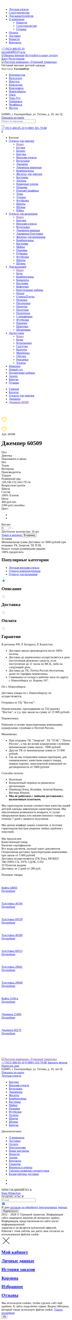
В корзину (29, 535)
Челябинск (15, 104)
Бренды (13, 379)
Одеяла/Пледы (25, 296)
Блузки (20, 147)
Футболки (22, 200)
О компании (16, 19)
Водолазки (23, 160)
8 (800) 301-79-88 (36, 128)
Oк (4, 1316)
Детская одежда (19, 9)
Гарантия (14, 1164)
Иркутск (14, 81)
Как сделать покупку (22, 1183)
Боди (19, 273)
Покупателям (17, 1147)
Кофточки (22, 286)
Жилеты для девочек (29, 174)
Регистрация (16, 58)
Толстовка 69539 (12, 919)
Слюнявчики (24, 316)
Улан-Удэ (14, 98)
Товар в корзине (12, 535)
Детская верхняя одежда (24, 567)
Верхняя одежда (26, 157)
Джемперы (16, 1091)
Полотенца (23, 313)
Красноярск (16, 88)
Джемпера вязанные (29, 167)
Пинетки (22, 306)
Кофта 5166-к (9, 998)
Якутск (13, 107)
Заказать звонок (57, 1062)
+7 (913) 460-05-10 (13, 48)
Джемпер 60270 (11, 1030)
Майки (20, 246)
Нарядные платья (27, 183)
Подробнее (8, 891)
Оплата (13, 32)
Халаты (21, 362)
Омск (12, 94)
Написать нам (10, 1065)
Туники (21, 197)
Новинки (14, 366)
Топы (19, 193)
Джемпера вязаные (28, 230)
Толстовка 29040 (12, 982)
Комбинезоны (25, 170)
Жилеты (14, 1095)
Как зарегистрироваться (24, 1180)
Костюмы (22, 177)
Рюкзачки (22, 359)
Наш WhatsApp (10, 1193)
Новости (21, 22)
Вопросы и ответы (20, 1167)
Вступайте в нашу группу (41, 55)
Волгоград (15, 78)
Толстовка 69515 (12, 951)
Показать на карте (12, 117)
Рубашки (22, 253)
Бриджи (21, 154)
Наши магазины (19, 1150)
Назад (20, 144)
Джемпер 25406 (11, 1014)
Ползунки (22, 309)
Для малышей (17, 266)
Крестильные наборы (29, 289)
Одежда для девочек (21, 140)
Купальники (24, 342)
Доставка (14, 35)
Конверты (22, 280)
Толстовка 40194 (12, 903)
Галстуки (22, 346)
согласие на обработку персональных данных (38, 1207)
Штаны (20, 207)
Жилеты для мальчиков (30, 236)
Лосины (21, 180)
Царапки (21, 323)
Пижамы (21, 187)
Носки (20, 293)
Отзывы (21, 29)
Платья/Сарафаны (27, 190)
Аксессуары (16, 333)
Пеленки (21, 299)
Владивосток (17, 74)
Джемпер (22, 164)
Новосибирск (17, 91)
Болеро (20, 150)
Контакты (15, 42)
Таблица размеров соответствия (29, 1170)
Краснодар (15, 84)
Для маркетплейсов (21, 15)
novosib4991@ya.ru (13, 52)
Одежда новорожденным (24, 570)
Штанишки (23, 329)
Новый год (16, 369)
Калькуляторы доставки (24, 1174)
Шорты (20, 203)
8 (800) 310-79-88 (36, 1062)
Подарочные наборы (22, 372)
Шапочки (22, 326)
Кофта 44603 (9, 887)
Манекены (23, 352)
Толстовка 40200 (12, 935)
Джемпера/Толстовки (29, 233)
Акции (13, 376)
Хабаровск (15, 101)
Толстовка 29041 (12, 966)
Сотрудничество (19, 12)
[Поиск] (2, 125)
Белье (19, 339)
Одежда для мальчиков (23, 213)
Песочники (23, 303)
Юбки (20, 210)
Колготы (21, 349)
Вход (4, 58)
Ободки (21, 356)
